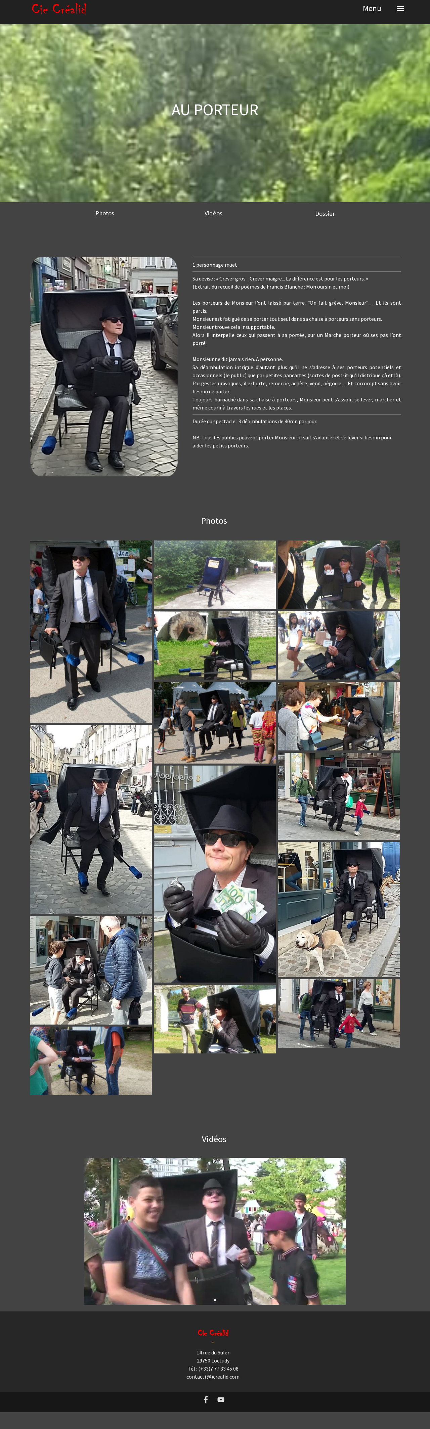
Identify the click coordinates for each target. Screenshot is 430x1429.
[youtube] (221, 1399)
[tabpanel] (215, 121)
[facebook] (206, 1399)
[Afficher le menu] (400, 8)
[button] (215, 1231)
